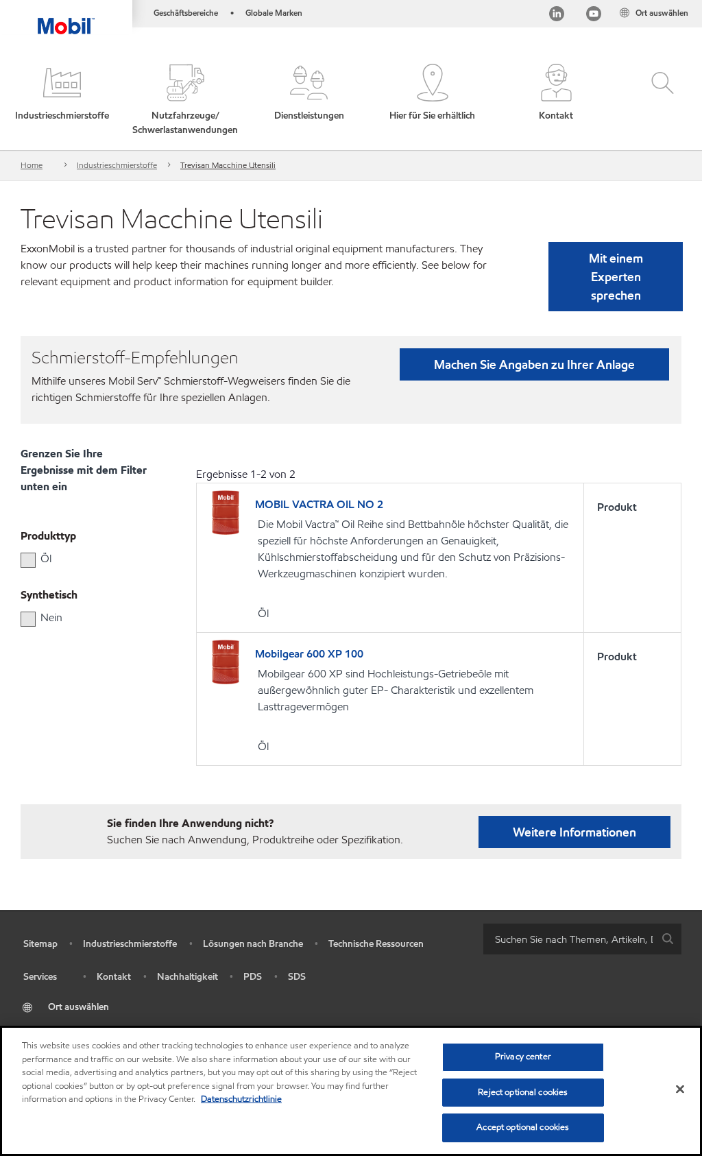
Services (40, 976)
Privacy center (523, 1056)
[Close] (680, 1089)
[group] (81, 558)
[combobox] (582, 939)
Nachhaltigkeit (187, 976)
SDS (297, 976)
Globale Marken (273, 13)
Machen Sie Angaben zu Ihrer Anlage (534, 364)
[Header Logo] (66, 17)
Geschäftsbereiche (186, 13)
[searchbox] (568, 939)
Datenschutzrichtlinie (241, 1099)
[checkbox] (28, 560)
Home (32, 165)
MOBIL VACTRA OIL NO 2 (319, 504)
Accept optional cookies (522, 1127)
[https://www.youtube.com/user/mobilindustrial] (594, 15)
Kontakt (114, 976)
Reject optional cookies (523, 1092)
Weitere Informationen (574, 832)
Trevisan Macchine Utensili (228, 165)
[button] (61, 100)
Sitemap (40, 943)
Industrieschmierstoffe (117, 165)
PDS (252, 976)
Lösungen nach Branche (253, 943)
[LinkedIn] (557, 15)
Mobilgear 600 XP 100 (309, 654)
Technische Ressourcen (376, 943)
